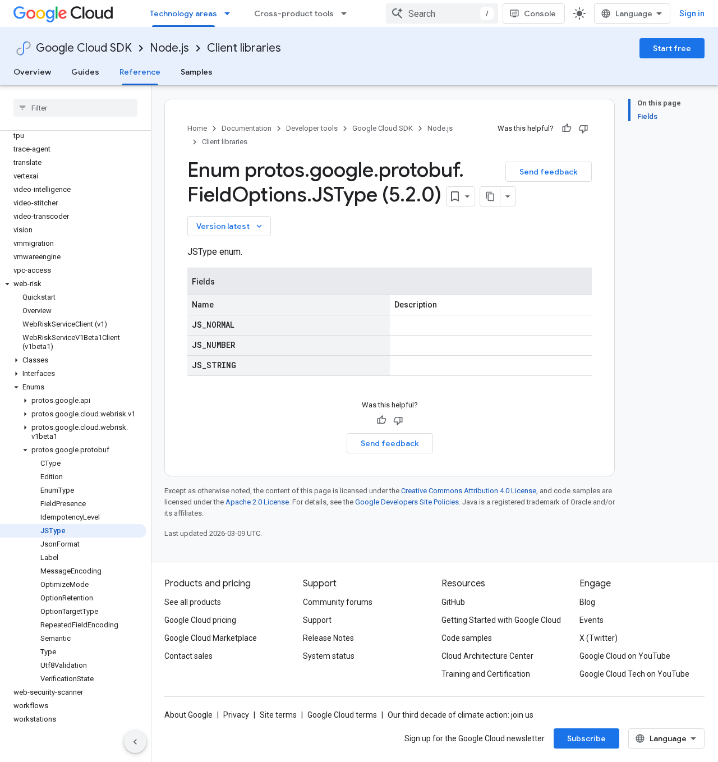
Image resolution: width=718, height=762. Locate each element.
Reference (139, 72)
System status (329, 655)
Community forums (337, 602)
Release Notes (328, 638)
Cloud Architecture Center (487, 655)
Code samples (466, 638)
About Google (188, 714)
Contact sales (188, 655)
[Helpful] (566, 128)
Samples (197, 72)
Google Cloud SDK (84, 48)
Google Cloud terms (342, 714)
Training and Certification (485, 673)
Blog (587, 602)
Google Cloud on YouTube (624, 655)
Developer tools (312, 128)
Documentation (246, 128)
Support (317, 620)
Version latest (230, 226)
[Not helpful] (583, 128)
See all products (192, 602)
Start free (672, 48)
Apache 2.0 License (257, 502)
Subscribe (586, 738)
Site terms (278, 714)
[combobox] (442, 13)
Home (197, 128)
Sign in (692, 13)
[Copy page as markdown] (490, 196)
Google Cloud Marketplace (210, 638)
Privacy (236, 714)
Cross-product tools (294, 13)
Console (540, 13)
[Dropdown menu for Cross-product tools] (347, 13)
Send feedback (548, 172)
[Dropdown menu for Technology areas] (230, 13)
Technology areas (183, 13)
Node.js (169, 48)
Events (591, 620)
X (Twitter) (598, 638)
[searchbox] (75, 108)
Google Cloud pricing (200, 620)
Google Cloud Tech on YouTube (634, 673)
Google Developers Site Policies (407, 502)
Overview (32, 72)
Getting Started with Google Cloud (501, 620)
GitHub (453, 602)
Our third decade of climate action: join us (460, 714)
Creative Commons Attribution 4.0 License (468, 490)
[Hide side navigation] (135, 742)
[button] (73, 284)
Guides (85, 72)
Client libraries (244, 48)
